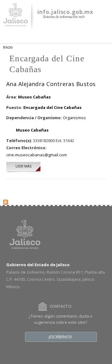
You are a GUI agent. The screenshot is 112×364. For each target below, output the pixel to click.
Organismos (74, 117)
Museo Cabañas (34, 97)
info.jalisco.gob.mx (65, 11)
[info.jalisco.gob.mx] (15, 22)
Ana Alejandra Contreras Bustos (51, 84)
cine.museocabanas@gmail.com (36, 155)
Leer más (28, 166)
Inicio (8, 47)
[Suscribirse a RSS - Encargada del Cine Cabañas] (5, 201)
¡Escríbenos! (60, 337)
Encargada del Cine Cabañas (52, 107)
